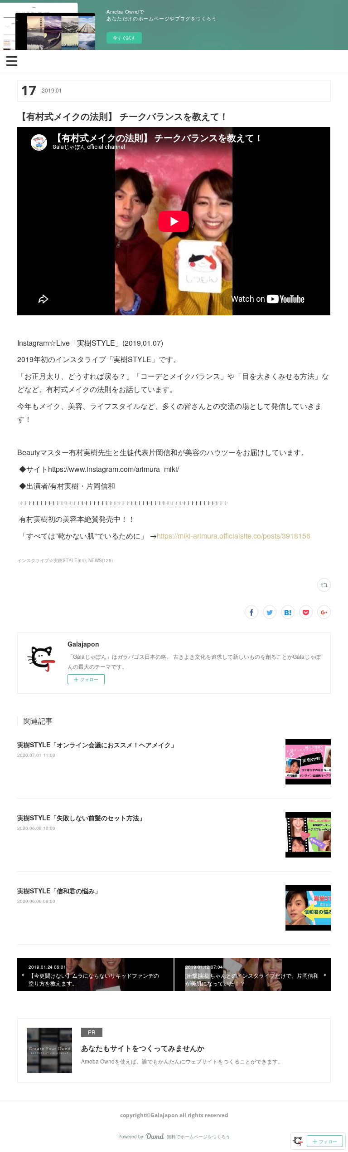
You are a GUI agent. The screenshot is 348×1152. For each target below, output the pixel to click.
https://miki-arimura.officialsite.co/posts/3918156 (233, 535)
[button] (11, 60)
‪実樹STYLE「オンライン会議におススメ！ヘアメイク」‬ (97, 744)
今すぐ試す (124, 37)
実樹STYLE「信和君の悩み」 (59, 890)
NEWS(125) (100, 560)
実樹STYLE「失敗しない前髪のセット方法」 (81, 817)
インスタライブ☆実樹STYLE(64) (51, 560)
